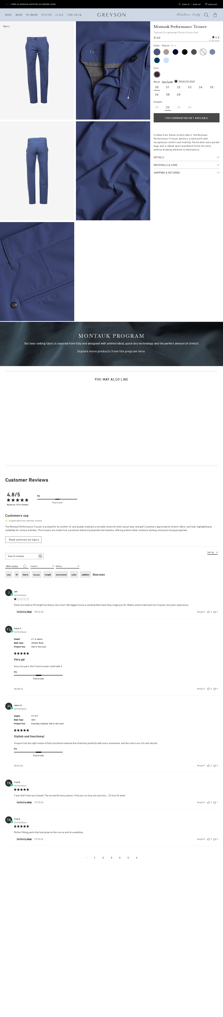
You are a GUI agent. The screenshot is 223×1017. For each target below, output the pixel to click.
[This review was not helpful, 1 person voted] (214, 802)
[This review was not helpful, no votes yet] (214, 611)
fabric (25, 574)
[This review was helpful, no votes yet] (208, 611)
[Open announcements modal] (7, 4)
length (48, 574)
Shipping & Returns (167, 172)
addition (85, 574)
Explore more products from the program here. (111, 351)
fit (17, 574)
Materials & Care (166, 164)
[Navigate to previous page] (86, 857)
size (9, 574)
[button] (206, 15)
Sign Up (197, 4)
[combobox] (67, 565)
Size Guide (167, 81)
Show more (99, 574)
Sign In (185, 4)
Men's (6, 26)
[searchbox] (21, 556)
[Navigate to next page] (136, 857)
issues (36, 574)
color (74, 574)
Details (159, 157)
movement (61, 574)
